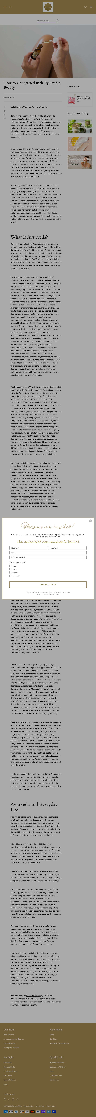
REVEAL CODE (48, 584)
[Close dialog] (90, 520)
